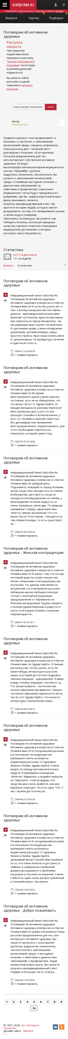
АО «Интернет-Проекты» (22, 1026)
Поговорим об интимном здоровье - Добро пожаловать (29, 908)
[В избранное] (6, 301)
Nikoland (28, 1031)
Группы (34, 18)
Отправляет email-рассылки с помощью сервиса (34, 11)
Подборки (56, 18)
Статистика (13, 249)
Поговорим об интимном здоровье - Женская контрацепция (33, 550)
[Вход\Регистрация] (55, 5)
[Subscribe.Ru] (23, 5)
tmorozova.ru (20, 124)
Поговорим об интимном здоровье (25, 34)
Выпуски (11, 18)
